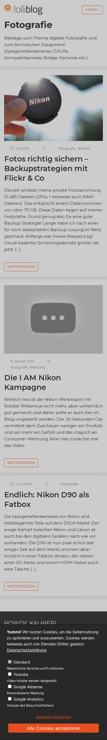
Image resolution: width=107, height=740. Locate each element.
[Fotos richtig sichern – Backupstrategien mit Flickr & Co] (53, 139)
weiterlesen (21, 266)
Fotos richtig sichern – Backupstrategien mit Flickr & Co (46, 168)
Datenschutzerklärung (27, 650)
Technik (83, 148)
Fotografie (66, 148)
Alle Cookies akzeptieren (53, 728)
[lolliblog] (23, 9)
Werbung (37, 367)
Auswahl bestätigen (53, 717)
